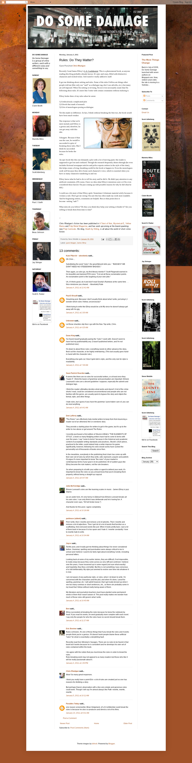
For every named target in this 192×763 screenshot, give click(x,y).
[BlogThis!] (110, 239)
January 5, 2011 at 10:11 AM (77, 696)
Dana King (70, 336)
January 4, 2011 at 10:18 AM (77, 510)
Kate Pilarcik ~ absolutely (77, 256)
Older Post (127, 723)
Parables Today (72, 704)
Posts (147, 96)
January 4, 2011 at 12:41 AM (77, 288)
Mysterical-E (118, 223)
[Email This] (107, 239)
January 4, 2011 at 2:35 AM (77, 313)
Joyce (68, 543)
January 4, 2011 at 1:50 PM (77, 663)
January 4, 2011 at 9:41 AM (77, 408)
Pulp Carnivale (69, 229)
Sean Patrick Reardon (75, 373)
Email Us (145, 112)
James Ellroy (81, 243)
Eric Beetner (71, 629)
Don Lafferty (71, 416)
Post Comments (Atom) (79, 728)
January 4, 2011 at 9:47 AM (77, 478)
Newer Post (64, 723)
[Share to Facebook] (115, 239)
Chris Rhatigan (79, 66)
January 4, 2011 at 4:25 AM (77, 327)
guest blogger (71, 243)
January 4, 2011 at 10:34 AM (77, 535)
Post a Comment (69, 718)
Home (96, 723)
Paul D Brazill (71, 296)
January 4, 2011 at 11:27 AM (77, 620)
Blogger (111, 744)
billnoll (94, 744)
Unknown (70, 321)
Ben (67, 609)
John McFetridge (73, 486)
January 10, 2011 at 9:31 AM (77, 713)
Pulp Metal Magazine (78, 226)
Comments (149, 100)
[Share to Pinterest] (118, 239)
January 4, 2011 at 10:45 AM (77, 601)
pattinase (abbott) (73, 518)
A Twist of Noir (105, 223)
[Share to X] (113, 239)
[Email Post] (102, 239)
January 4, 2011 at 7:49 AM (77, 365)
